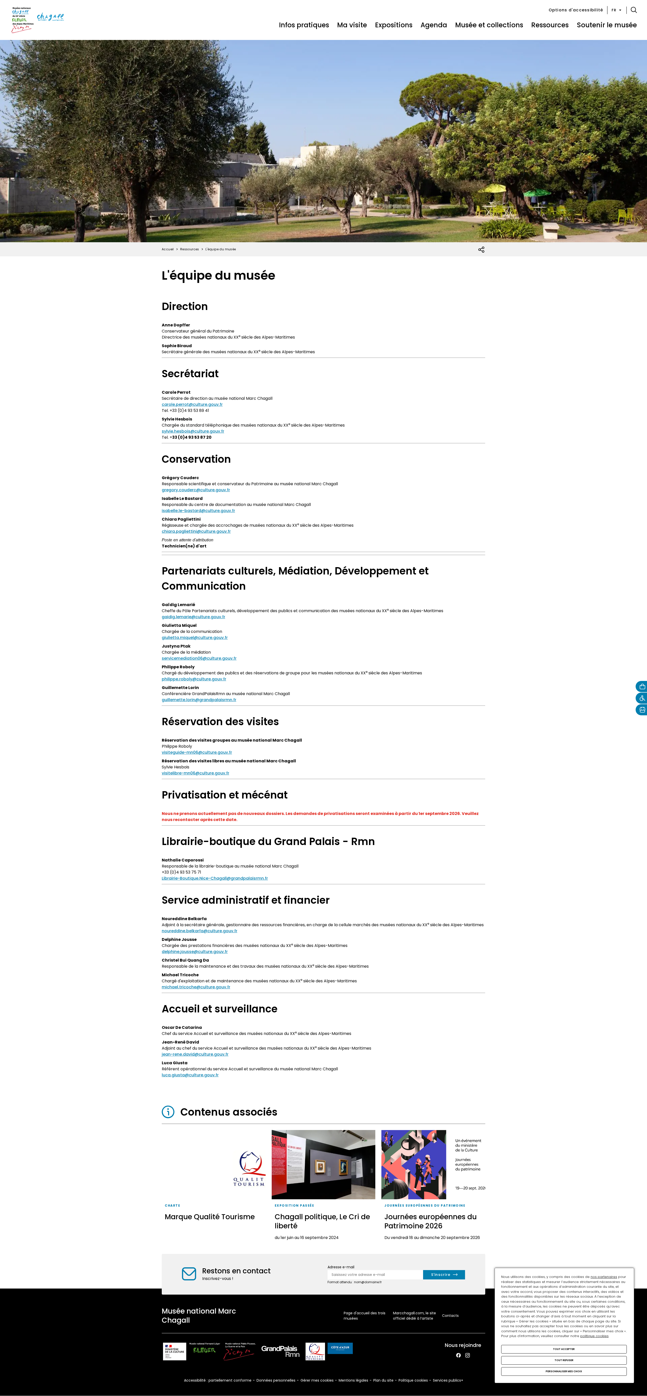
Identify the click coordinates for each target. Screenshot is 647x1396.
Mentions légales (353, 1380)
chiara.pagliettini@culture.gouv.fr (196, 531)
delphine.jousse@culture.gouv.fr (195, 952)
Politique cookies (413, 1380)
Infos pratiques (304, 25)
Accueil (168, 249)
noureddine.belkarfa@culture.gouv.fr (199, 931)
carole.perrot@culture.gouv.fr (192, 404)
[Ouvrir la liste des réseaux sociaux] (481, 250)
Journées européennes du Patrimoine (424, 1205)
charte (172, 1205)
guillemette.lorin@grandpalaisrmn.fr (199, 700)
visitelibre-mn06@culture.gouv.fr (195, 773)
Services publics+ (448, 1380)
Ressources (550, 25)
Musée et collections (489, 25)
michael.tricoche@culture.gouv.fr (196, 987)
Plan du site (383, 1380)
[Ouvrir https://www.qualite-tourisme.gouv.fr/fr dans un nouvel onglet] (315, 1352)
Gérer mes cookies (317, 1380)
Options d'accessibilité (576, 10)
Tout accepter (564, 1349)
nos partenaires (604, 1276)
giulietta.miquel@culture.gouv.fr (195, 637)
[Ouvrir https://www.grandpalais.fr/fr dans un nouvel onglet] (280, 1352)
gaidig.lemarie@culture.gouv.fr (193, 617)
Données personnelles (276, 1380)
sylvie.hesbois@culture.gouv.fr (193, 431)
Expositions (393, 25)
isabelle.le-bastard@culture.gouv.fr (198, 511)
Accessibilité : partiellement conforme (217, 1380)
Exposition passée (294, 1205)
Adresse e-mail (341, 1267)
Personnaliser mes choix (564, 1371)
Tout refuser (563, 1360)
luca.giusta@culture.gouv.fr (190, 1075)
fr (614, 10)
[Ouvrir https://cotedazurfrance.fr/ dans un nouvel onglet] (340, 1349)
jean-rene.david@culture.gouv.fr (195, 1054)
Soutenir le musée (607, 25)
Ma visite (352, 25)
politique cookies (594, 1336)
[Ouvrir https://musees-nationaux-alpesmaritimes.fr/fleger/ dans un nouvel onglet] (205, 1352)
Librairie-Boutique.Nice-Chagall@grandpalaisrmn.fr (215, 878)
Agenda (434, 25)
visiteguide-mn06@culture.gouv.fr (197, 752)
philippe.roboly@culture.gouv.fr (194, 679)
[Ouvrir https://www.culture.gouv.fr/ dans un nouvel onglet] (174, 1352)
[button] (634, 10)
